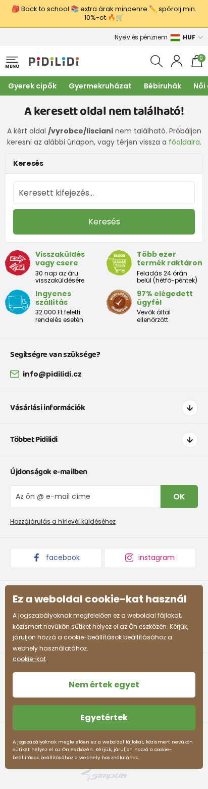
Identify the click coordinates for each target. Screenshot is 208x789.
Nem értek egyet (104, 684)
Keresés (104, 221)
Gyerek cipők (32, 86)
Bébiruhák (162, 86)
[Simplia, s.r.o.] (104, 775)
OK (179, 496)
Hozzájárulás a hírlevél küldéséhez (63, 521)
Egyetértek (104, 717)
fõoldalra (184, 142)
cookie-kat (29, 659)
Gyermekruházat (100, 86)
